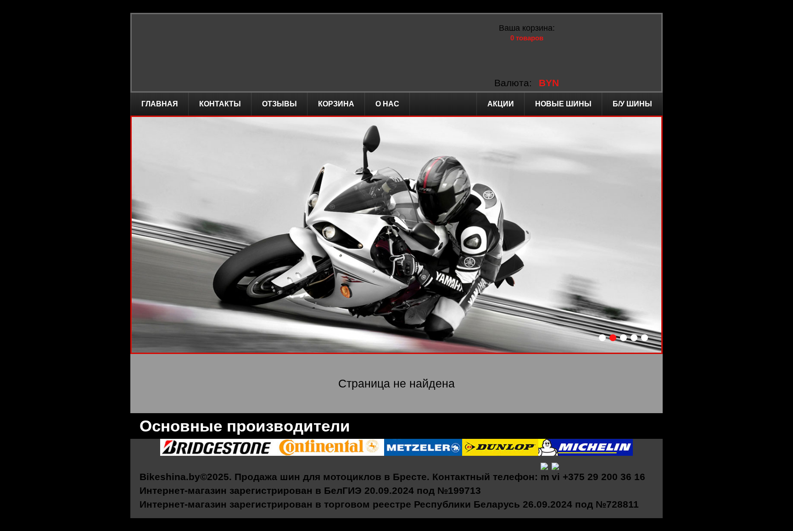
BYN (549, 82)
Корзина (336, 104)
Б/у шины (632, 104)
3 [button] (623, 337)
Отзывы (279, 104)
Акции (500, 104)
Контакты (220, 104)
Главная (159, 104)
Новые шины (563, 104)
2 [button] (612, 337)
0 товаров (526, 38)
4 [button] (634, 337)
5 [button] (644, 337)
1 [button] (602, 337)
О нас (387, 104)
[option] (396, 235)
